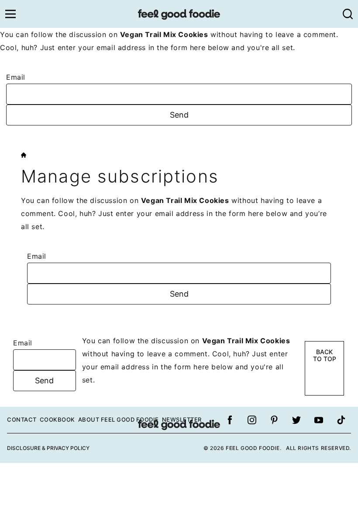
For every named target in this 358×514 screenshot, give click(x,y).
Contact (22, 419)
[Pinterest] (274, 420)
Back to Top (324, 355)
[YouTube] (319, 420)
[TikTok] (341, 420)
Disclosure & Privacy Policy (48, 448)
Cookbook (57, 419)
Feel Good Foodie (179, 14)
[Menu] (10, 13)
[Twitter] (296, 420)
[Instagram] (252, 420)
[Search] (347, 13)
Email (15, 77)
